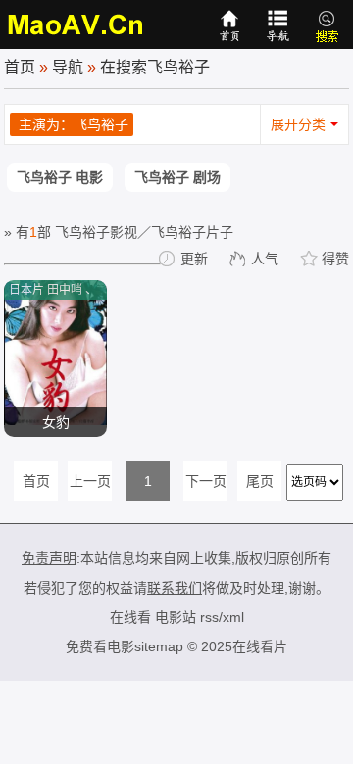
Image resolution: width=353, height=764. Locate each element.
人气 (264, 258)
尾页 (260, 481)
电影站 (175, 617)
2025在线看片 (244, 646)
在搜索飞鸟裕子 (155, 67)
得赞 (335, 258)
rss (209, 617)
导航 (67, 67)
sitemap (158, 646)
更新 (194, 258)
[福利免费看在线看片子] (76, 24)
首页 (19, 67)
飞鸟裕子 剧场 (177, 177)
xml (233, 617)
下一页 (206, 481)
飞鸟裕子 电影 (60, 177)
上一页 (90, 481)
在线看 (130, 617)
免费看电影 (100, 646)
